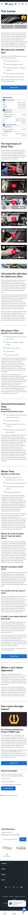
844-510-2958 (21, 102)
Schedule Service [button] (8, 788)
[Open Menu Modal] (2, 4)
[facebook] (5, 887)
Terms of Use (22, 896)
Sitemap (16, 896)
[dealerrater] (17, 887)
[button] (7, 27)
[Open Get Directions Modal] (23, 4)
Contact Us (11, 896)
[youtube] (21, 887)
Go (23, 839)
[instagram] (13, 887)
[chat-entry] (24, 910)
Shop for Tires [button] (14, 87)
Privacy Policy (5, 896)
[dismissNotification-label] (25, 900)
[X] (9, 887)
